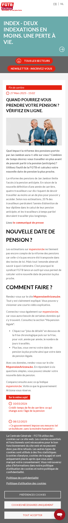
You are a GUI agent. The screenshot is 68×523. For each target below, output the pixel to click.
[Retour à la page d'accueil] (11, 7)
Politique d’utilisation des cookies (26, 483)
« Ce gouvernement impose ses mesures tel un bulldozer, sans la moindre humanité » (33, 427)
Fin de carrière (16, 87)
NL (62, 3)
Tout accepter (32, 515)
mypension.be (37, 249)
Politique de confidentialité (22, 477)
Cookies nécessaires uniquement (33, 505)
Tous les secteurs (37, 60)
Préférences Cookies (32, 494)
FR (55, 3)
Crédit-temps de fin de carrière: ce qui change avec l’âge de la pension (30, 409)
